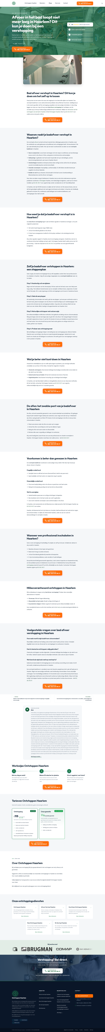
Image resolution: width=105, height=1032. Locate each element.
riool (58, 607)
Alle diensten (42, 1008)
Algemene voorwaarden (68, 1030)
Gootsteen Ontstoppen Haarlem (46, 998)
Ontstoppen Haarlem (30, 3)
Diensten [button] (42, 3)
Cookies (81, 1030)
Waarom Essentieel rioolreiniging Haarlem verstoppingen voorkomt (63, 1007)
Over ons (57, 3)
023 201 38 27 (69, 112)
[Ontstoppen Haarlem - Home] (14, 3)
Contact (65, 3)
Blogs (50, 3)
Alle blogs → (60, 1012)
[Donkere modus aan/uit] (102, 3)
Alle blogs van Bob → (36, 756)
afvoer (36, 142)
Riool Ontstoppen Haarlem (45, 1001)
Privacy (76, 1030)
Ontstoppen (42, 181)
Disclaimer (86, 1030)
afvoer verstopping (55, 107)
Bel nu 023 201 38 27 (83, 996)
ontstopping (30, 565)
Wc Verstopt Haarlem (44, 1005)
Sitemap (91, 1030)
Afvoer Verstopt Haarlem (44, 994)
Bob (16, 43)
